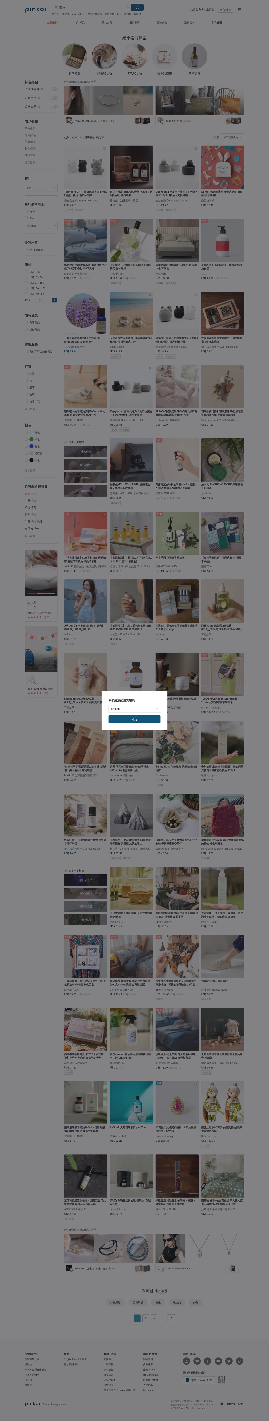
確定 (134, 719)
